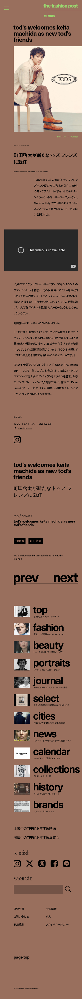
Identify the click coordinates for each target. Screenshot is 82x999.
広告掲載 (51, 909)
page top (22, 957)
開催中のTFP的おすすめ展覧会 (36, 837)
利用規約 (19, 925)
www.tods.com (25, 427)
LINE (66, 863)
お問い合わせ (21, 917)
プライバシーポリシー (57, 925)
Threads (42, 863)
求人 (48, 917)
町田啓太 (35, 541)
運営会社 (19, 909)
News (49, 15)
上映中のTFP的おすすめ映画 (35, 828)
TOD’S (19, 541)
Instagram (17, 863)
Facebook (54, 863)
